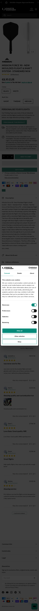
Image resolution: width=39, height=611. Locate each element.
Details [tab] (19, 273)
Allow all (19, 330)
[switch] (34, 310)
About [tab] (32, 273)
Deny (19, 341)
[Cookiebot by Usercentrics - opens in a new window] (28, 268)
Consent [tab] (7, 273)
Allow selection (19, 336)
